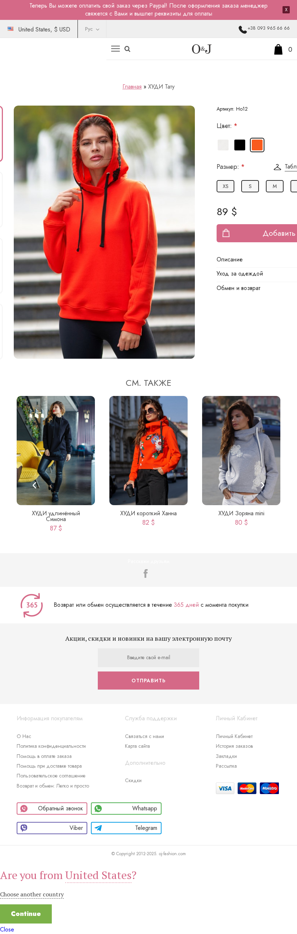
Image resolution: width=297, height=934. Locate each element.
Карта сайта (137, 746)
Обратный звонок (60, 808)
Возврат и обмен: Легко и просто (53, 785)
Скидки (133, 780)
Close (7, 929)
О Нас (24, 736)
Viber (76, 828)
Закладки (226, 756)
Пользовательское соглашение (51, 775)
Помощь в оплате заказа (44, 756)
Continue (26, 913)
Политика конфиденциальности (51, 746)
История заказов (234, 746)
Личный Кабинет (234, 736)
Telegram (146, 828)
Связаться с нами (144, 736)
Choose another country (32, 894)
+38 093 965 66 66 (268, 28)
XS (226, 186)
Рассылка (226, 765)
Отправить (148, 680)
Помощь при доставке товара (49, 765)
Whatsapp (144, 808)
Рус (89, 29)
